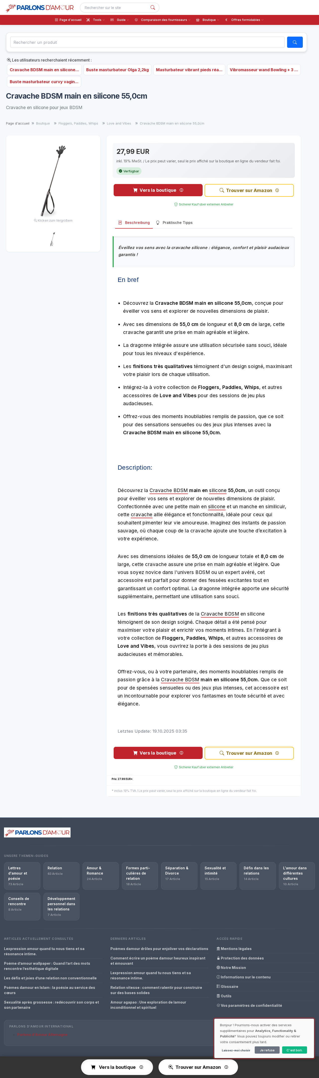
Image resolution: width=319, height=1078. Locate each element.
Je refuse (267, 1050)
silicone (218, 490)
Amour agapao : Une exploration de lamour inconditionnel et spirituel (148, 1005)
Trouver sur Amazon (249, 190)
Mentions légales (236, 949)
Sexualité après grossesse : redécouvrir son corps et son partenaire (51, 1005)
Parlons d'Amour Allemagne (42, 1034)
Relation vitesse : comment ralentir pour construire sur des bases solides (156, 990)
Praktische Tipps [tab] (178, 222)
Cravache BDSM (169, 490)
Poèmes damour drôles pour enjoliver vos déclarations (159, 949)
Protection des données (242, 958)
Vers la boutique (158, 190)
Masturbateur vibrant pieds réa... (189, 69)
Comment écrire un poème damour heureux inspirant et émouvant (157, 960)
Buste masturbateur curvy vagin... (44, 81)
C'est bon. (295, 1050)
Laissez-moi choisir (236, 1050)
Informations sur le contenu (245, 977)
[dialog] (264, 1038)
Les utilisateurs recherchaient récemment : (51, 60)
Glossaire (229, 986)
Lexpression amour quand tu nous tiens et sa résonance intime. (44, 951)
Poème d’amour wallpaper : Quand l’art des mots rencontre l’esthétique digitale (47, 966)
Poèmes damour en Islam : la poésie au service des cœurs (49, 990)
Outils (226, 996)
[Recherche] (153, 7)
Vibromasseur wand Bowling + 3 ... (264, 69)
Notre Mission (233, 967)
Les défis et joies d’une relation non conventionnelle (50, 978)
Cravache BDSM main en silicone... (44, 69)
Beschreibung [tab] (137, 222)
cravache (142, 514)
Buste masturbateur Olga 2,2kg (117, 69)
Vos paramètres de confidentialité (251, 1005)
